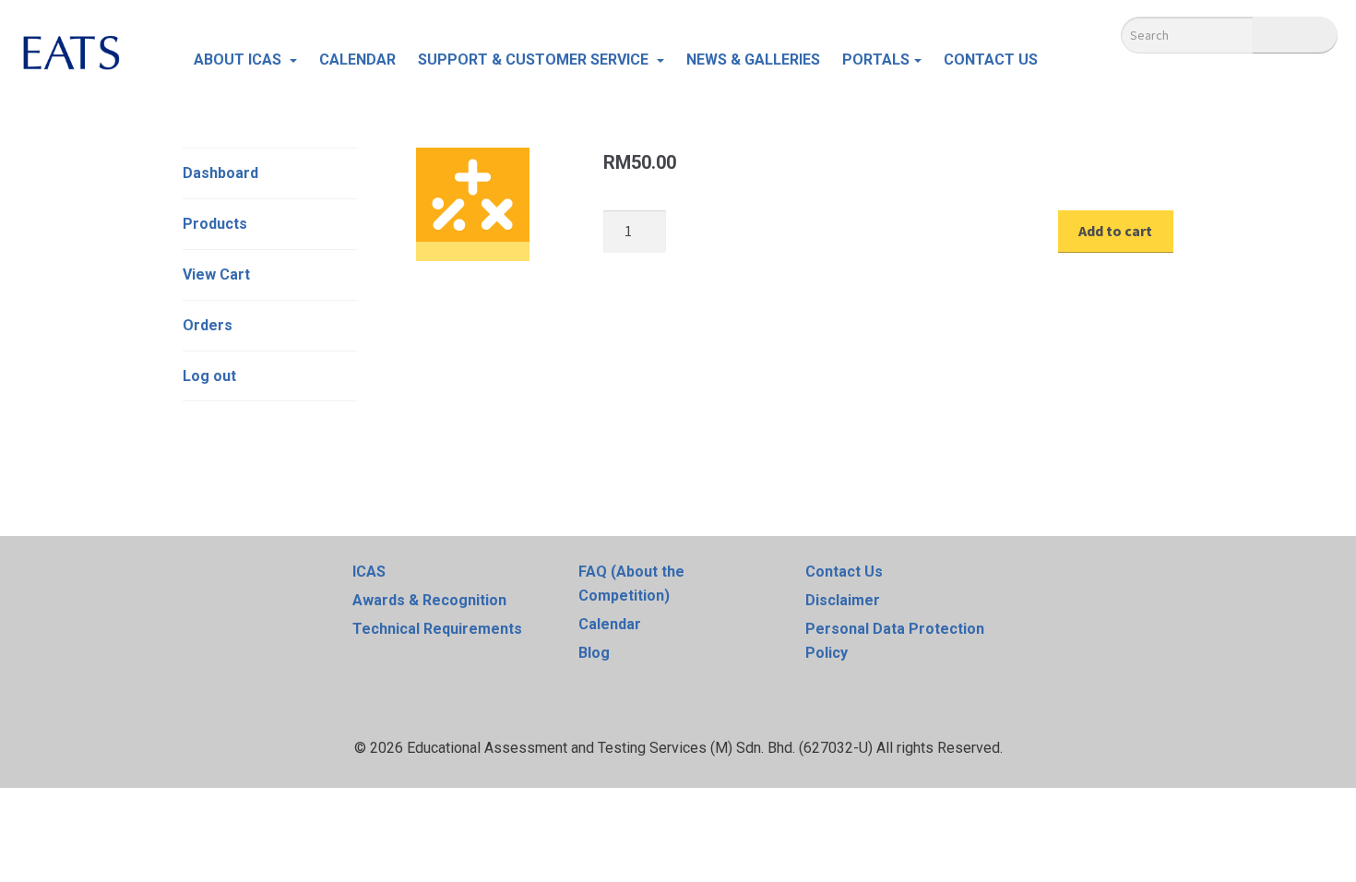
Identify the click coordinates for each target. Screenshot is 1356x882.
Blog (594, 653)
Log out (209, 376)
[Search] (1295, 35)
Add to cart (1115, 230)
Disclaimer (842, 600)
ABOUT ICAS (239, 59)
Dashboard (220, 173)
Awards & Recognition (429, 600)
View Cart (216, 274)
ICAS (369, 571)
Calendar (609, 624)
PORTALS (876, 59)
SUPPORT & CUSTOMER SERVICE (535, 59)
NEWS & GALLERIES (753, 59)
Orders (207, 325)
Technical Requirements (437, 629)
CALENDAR (357, 59)
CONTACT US (991, 59)
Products (215, 223)
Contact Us (844, 571)
